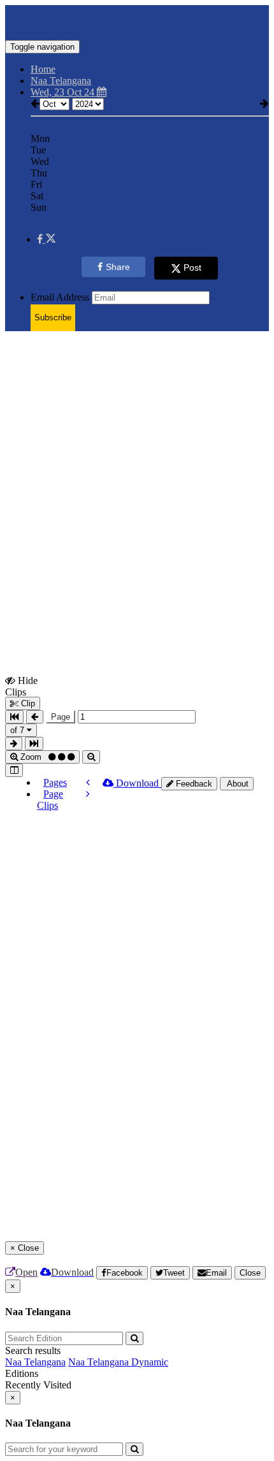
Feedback (192, 783)
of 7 (18, 730)
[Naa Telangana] (137, 21)
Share (118, 267)
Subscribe (52, 317)
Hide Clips (21, 686)
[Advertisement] (137, 478)
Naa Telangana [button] (61, 80)
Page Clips (50, 799)
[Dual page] (14, 770)
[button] (46, 239)
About (237, 783)
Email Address (60, 297)
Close (250, 1273)
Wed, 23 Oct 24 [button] (64, 92)
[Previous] (88, 782)
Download (137, 783)
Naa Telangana (35, 1362)
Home (43, 69)
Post (192, 267)
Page (60, 717)
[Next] (88, 793)
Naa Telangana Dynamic (118, 1362)
